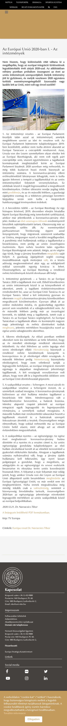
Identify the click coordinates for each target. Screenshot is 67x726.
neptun (8, 2)
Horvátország (41, 350)
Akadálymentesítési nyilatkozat (19, 622)
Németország (41, 359)
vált (46, 260)
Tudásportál (22, 2)
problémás (14, 193)
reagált (18, 298)
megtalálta (53, 254)
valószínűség (41, 488)
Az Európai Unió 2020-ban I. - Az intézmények (29, 51)
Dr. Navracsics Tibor (39, 528)
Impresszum (12, 610)
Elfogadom (34, 719)
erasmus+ (37, 2)
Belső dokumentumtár (33, 7)
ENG (55, 7)
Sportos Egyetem (53, 2)
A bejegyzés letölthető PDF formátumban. (26, 513)
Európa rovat (20, 528)
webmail (14, 7)
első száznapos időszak (34, 221)
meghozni (8, 328)
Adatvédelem (11, 619)
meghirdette (53, 478)
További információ (15, 713)
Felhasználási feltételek (15, 616)
